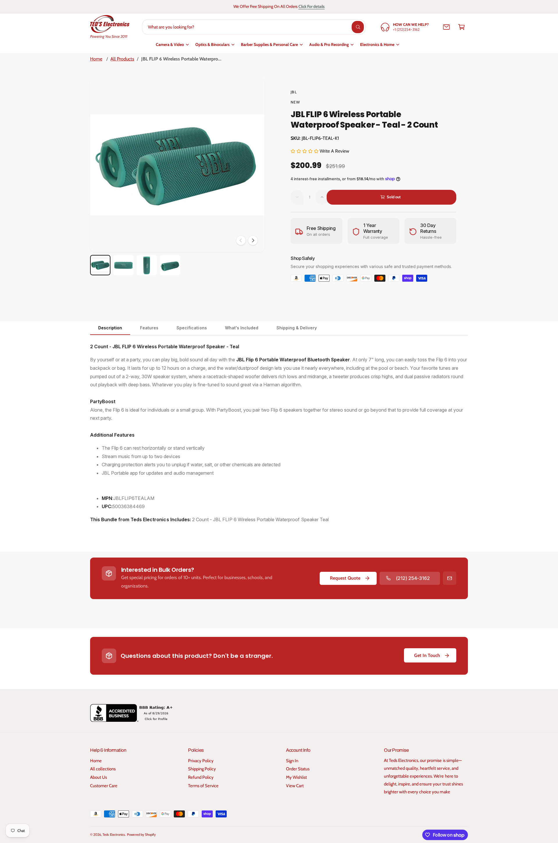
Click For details (311, 6)
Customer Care (103, 785)
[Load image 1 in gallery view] (100, 265)
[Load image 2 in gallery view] (123, 265)
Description (110, 327)
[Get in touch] (446, 27)
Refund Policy (201, 777)
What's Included (241, 327)
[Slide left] (241, 240)
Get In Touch (427, 655)
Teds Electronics (114, 835)
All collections (103, 768)
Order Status (298, 768)
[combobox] (254, 27)
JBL (294, 92)
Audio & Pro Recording (329, 44)
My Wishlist (296, 777)
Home (96, 59)
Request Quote (345, 578)
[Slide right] (252, 240)
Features (149, 327)
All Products (122, 59)
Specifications (191, 327)
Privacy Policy (201, 760)
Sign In (292, 760)
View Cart (295, 785)
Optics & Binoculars (212, 44)
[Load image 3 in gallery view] (147, 265)
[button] (461, 27)
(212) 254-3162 (413, 578)
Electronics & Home (377, 44)
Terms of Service (203, 785)
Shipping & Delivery (296, 327)
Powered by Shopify (141, 835)
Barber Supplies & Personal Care (269, 44)
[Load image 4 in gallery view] (170, 265)
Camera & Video (170, 44)
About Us (98, 777)
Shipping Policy (202, 768)
